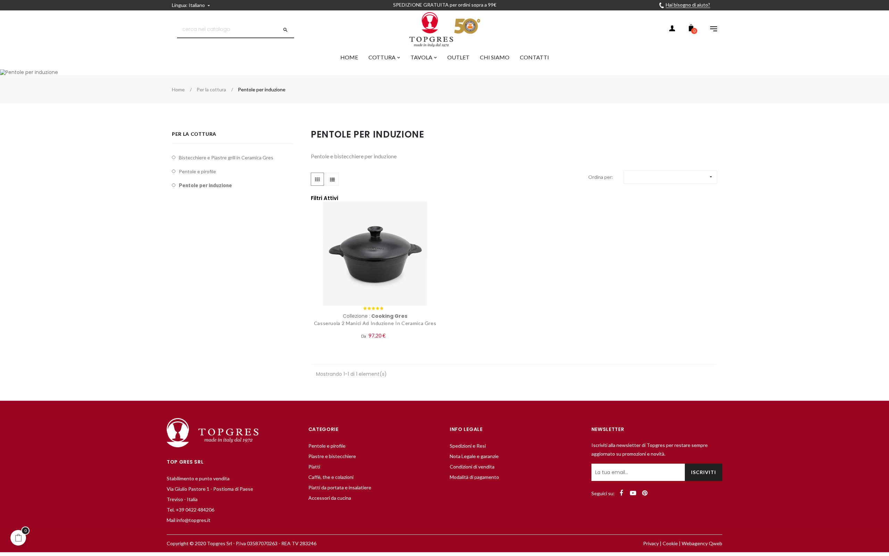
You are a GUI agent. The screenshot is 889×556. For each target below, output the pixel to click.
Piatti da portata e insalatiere (339, 487)
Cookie (670, 543)
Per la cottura (194, 134)
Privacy (651, 543)
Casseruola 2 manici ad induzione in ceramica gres (375, 323)
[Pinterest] (645, 493)
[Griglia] (317, 179)
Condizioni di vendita (472, 467)
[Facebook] (621, 493)
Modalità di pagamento (474, 477)
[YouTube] (633, 493)
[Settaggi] (710, 29)
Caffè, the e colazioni (331, 477)
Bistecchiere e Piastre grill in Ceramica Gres (226, 157)
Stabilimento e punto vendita (198, 478)
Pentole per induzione (205, 185)
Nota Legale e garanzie (474, 456)
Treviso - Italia (182, 499)
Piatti (314, 467)
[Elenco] (332, 179)
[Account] (672, 29)
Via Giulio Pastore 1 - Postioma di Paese (210, 489)
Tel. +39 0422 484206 (190, 510)
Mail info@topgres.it (188, 520)
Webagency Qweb (702, 543)
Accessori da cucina (329, 498)
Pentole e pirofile (197, 171)
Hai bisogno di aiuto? (688, 5)
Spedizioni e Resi (468, 446)
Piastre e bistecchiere (332, 456)
